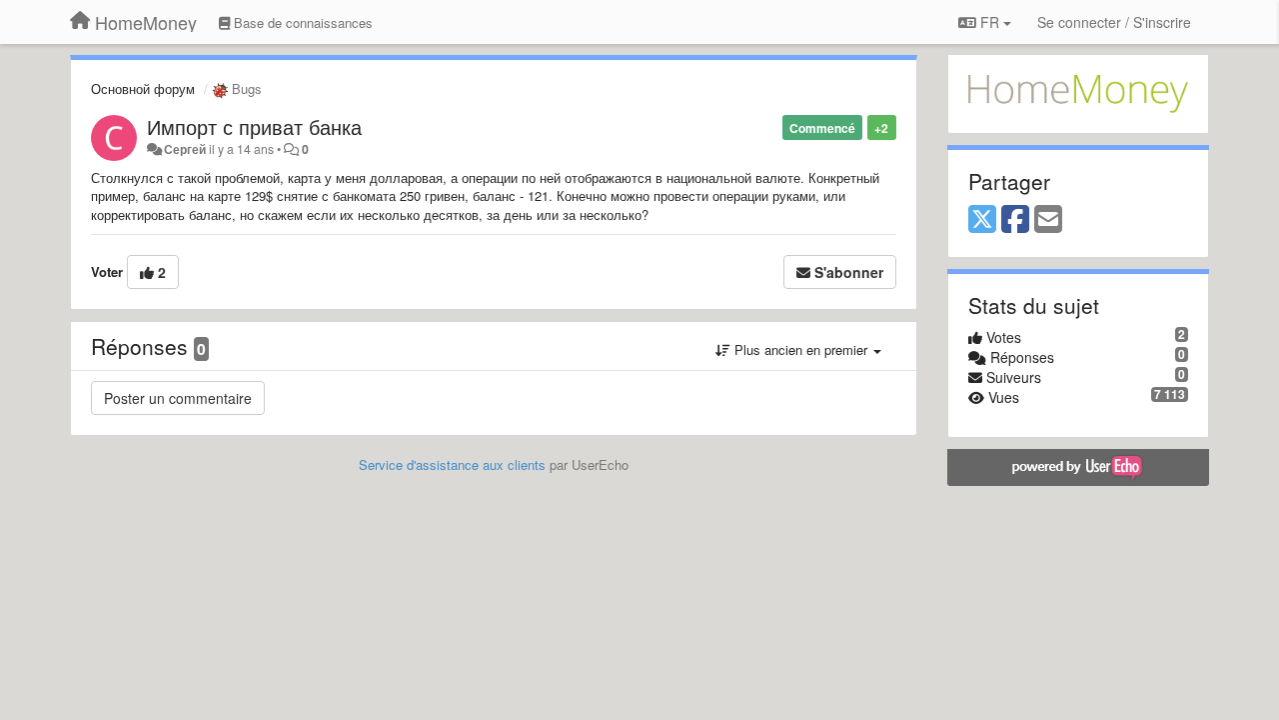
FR (989, 22)
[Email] (1048, 220)
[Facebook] (1015, 220)
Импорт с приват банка (254, 126)
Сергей (185, 149)
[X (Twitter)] (982, 220)
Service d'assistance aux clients (452, 464)
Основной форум (143, 88)
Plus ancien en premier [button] (800, 349)
